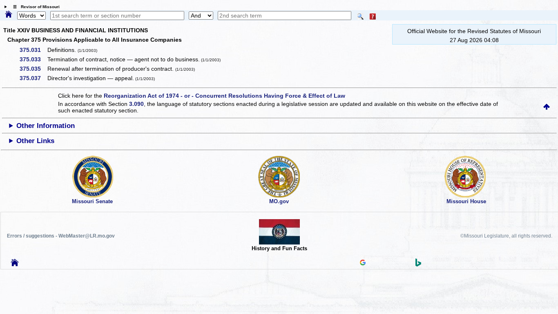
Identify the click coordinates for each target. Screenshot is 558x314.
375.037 (33, 78)
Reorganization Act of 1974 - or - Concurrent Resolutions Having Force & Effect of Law (224, 95)
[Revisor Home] (15, 264)
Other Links (35, 141)
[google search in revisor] (363, 263)
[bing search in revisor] (418, 264)
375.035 (33, 68)
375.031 (33, 50)
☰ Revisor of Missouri (34, 6)
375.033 (33, 59)
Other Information (45, 126)
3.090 (136, 104)
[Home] (8, 15)
